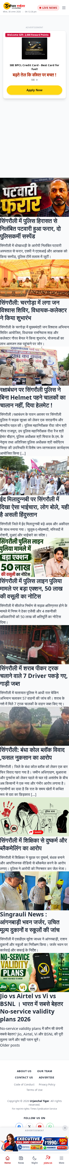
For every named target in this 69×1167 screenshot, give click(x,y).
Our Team (44, 1071)
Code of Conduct (24, 1084)
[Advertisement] (34, 141)
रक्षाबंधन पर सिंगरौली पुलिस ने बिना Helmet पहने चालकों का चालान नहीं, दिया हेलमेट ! (33, 397)
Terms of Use (34, 1090)
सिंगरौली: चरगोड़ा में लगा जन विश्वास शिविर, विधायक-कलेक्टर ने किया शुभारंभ (33, 310)
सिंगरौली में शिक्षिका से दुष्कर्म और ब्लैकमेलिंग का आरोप (33, 844)
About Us (24, 1071)
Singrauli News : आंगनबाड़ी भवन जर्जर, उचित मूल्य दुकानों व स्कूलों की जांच (30, 921)
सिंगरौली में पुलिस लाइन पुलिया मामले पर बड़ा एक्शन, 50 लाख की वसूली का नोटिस (31, 588)
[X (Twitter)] (29, 1126)
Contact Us (24, 1077)
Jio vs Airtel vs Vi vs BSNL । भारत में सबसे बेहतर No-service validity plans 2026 (31, 1007)
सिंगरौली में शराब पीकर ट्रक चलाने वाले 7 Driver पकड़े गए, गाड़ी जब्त (34, 675)
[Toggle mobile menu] (64, 8)
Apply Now (34, 90)
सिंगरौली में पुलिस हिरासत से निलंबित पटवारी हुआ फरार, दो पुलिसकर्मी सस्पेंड (30, 228)
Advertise (46, 1077)
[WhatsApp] (50, 1126)
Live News (49, 7)
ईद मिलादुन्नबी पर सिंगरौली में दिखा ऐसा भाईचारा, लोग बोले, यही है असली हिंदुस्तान (34, 506)
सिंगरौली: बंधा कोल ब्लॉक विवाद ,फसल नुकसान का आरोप (32, 753)
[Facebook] (19, 1126)
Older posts (10, 1045)
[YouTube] (39, 1126)
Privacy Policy (47, 1084)
